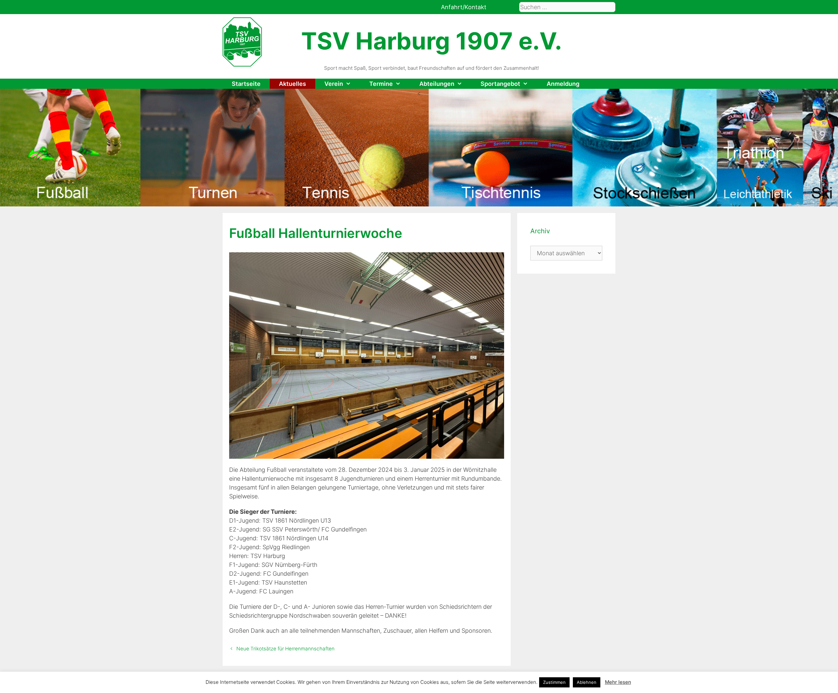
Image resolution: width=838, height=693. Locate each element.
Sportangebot (500, 83)
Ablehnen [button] (586, 682)
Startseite (246, 83)
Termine (381, 83)
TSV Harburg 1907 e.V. (431, 41)
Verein (333, 83)
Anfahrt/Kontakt (463, 7)
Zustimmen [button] (554, 682)
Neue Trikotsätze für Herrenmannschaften (285, 648)
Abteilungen (436, 83)
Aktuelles (292, 83)
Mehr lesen (618, 682)
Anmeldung (563, 83)
